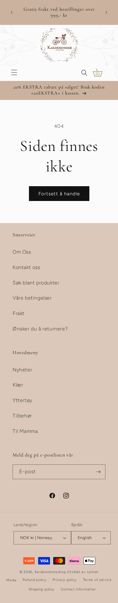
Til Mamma (25, 431)
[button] (14, 72)
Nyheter (22, 370)
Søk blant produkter (36, 283)
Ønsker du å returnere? (40, 329)
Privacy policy (65, 580)
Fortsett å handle (59, 194)
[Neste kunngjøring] (106, 12)
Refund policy (34, 580)
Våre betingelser (32, 298)
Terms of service (97, 580)
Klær (18, 385)
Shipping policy (42, 589)
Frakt (19, 313)
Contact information (78, 589)
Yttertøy (22, 400)
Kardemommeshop (50, 572)
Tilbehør (22, 416)
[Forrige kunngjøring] (12, 12)
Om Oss (22, 252)
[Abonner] (98, 471)
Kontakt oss (26, 267)
